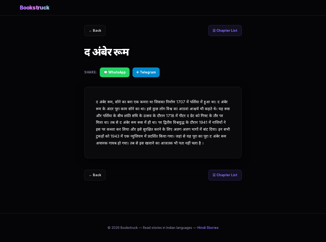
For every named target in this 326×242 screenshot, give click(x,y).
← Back (95, 30)
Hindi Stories (208, 228)
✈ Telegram (146, 72)
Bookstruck (34, 7)
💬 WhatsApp (115, 72)
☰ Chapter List (225, 30)
